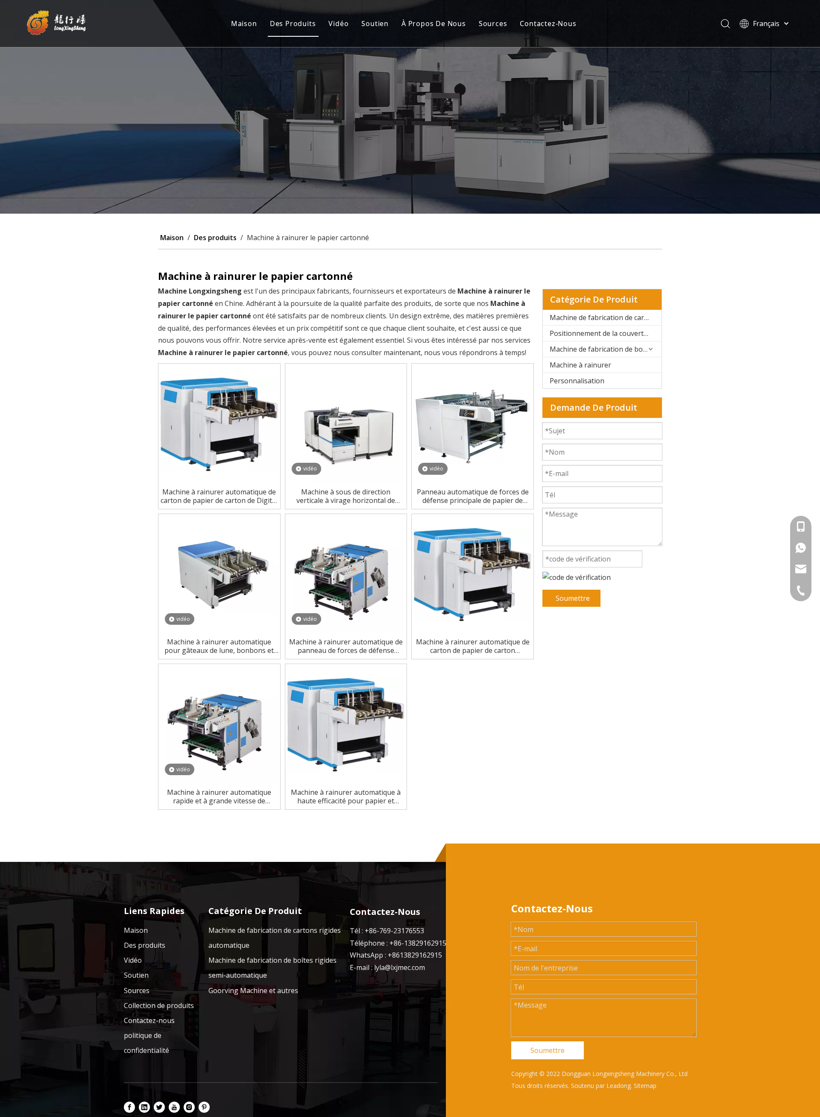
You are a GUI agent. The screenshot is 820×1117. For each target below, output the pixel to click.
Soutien (375, 23)
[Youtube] (174, 1107)
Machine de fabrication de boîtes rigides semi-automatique (606, 349)
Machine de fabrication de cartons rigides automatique (606, 317)
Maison (244, 23)
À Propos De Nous (433, 23)
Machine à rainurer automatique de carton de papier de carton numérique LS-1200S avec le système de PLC (473, 646)
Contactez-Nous (548, 23)
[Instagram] (189, 1107)
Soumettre (573, 598)
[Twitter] (159, 1107)
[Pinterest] (204, 1107)
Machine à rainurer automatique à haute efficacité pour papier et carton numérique (346, 796)
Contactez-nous (149, 1020)
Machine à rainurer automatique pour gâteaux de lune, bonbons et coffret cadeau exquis (219, 646)
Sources (493, 23)
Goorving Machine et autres (253, 990)
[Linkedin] (144, 1107)
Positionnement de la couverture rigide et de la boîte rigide (606, 333)
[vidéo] (346, 424)
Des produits (144, 945)
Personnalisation (577, 380)
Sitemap (645, 1086)
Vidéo (338, 23)
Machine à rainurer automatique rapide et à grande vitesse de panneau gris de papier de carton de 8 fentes (219, 796)
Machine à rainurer (580, 365)
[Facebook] (129, 1107)
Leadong (618, 1086)
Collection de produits (159, 1005)
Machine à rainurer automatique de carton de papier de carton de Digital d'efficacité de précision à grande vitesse (219, 496)
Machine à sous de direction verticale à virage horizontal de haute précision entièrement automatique (345, 496)
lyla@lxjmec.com (399, 967)
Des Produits (293, 23)
